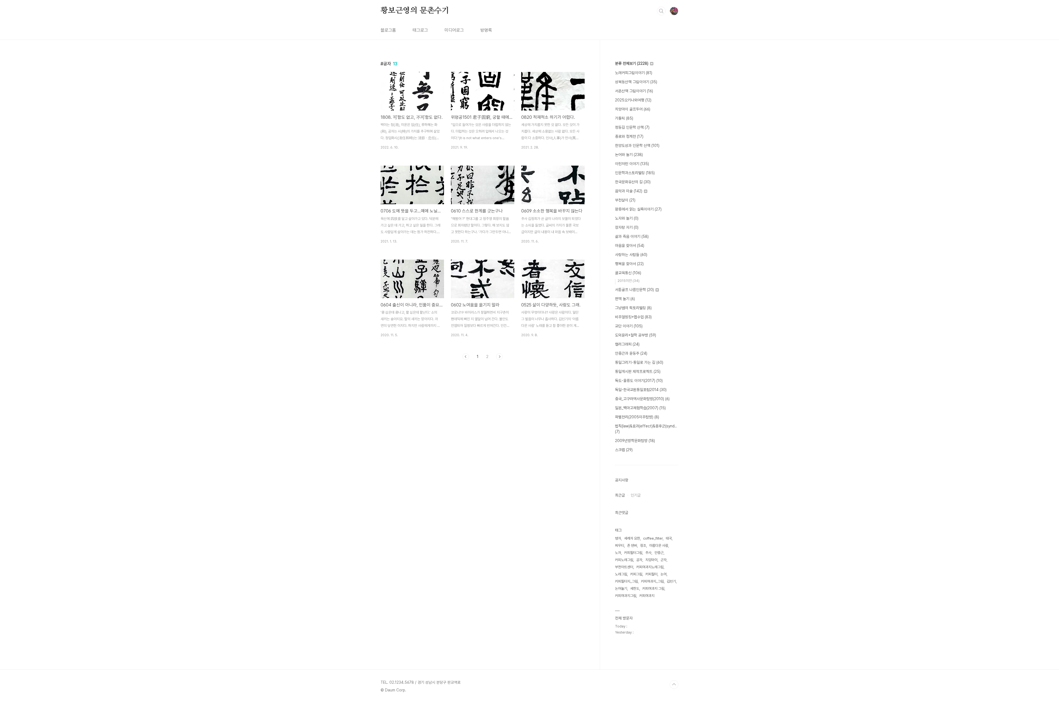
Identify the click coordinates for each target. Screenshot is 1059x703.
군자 (663, 560)
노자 (618, 553)
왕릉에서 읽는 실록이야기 (638, 209)
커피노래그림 (624, 560)
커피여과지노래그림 (650, 567)
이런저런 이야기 (632, 163)
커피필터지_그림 (626, 581)
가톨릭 (624, 118)
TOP (674, 684)
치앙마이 (651, 560)
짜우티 (619, 545)
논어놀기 (621, 588)
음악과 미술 (628, 191)
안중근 (659, 553)
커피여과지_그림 (652, 581)
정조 (643, 545)
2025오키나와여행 (633, 100)
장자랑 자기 (626, 227)
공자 (639, 560)
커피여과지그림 (625, 596)
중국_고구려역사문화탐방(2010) (642, 399)
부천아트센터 (624, 567)
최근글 (620, 495)
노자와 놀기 (626, 218)
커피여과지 (646, 596)
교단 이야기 (629, 326)
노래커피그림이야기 (633, 73)
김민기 (671, 581)
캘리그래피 (627, 344)
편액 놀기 (625, 299)
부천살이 (625, 200)
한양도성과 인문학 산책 (637, 145)
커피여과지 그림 (653, 588)
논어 (663, 574)
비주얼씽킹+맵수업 (633, 317)
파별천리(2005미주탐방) (637, 417)
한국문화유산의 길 (633, 182)
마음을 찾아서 (629, 245)
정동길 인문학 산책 (632, 127)
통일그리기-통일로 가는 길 (639, 362)
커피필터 (651, 574)
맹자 (618, 538)
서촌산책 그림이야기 (634, 91)
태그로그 (420, 30)
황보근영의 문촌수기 (415, 11)
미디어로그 (454, 30)
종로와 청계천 (629, 136)
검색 (661, 11)
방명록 (486, 30)
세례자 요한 (632, 538)
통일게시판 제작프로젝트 (637, 371)
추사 (648, 553)
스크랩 (624, 450)
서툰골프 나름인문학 (634, 289)
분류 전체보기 (631, 63)
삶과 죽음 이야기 (632, 236)
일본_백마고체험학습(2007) (640, 408)
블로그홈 (388, 30)
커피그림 (636, 574)
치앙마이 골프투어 (632, 109)
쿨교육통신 (628, 273)
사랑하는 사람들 (631, 254)
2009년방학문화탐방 (635, 440)
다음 (499, 356)
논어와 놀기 (629, 154)
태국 (669, 538)
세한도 (634, 588)
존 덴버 (632, 545)
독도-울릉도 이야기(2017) (639, 380)
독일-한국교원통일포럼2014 (641, 389)
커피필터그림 (633, 553)
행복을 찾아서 (629, 264)
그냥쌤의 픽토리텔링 (633, 308)
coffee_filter (653, 538)
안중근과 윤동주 (631, 353)
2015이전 (628, 281)
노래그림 (621, 574)
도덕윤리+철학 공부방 (635, 335)
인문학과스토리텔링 (635, 173)
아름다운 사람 (658, 545)
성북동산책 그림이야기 (636, 82)
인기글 (636, 495)
